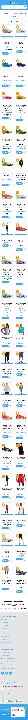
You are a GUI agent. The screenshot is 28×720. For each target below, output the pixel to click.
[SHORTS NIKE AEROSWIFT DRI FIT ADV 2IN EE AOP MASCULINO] (24, 183)
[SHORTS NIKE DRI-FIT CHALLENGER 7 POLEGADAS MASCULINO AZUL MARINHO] (24, 374)
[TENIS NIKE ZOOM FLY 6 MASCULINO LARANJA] (10, 152)
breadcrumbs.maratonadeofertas (15, 12)
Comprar (5, 53)
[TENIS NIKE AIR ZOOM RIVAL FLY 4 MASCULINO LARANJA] (10, 436)
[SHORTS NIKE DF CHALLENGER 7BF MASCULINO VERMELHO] (24, 497)
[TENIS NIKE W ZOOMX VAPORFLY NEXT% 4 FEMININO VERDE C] (24, 51)
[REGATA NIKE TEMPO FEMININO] (10, 346)
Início (4, 12)
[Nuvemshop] (5, 709)
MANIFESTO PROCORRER (6, 642)
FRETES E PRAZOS (5, 622)
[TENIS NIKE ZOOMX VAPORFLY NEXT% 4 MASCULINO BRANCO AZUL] (10, 282)
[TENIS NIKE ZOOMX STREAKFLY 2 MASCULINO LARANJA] (10, 217)
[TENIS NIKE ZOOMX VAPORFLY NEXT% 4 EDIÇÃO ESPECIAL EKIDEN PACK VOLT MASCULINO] (24, 152)
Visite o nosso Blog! (7, 664)
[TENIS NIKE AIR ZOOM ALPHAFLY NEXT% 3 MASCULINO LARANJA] (24, 438)
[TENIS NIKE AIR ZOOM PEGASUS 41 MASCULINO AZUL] (24, 591)
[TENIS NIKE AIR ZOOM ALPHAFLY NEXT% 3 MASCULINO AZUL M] (24, 86)
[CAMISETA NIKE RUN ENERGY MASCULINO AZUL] (24, 346)
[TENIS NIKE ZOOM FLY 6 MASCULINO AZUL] (10, 86)
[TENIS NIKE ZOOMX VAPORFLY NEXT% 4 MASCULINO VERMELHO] (10, 118)
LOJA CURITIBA (4, 634)
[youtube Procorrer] (10, 673)
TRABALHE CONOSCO (6, 639)
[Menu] (2, 3)
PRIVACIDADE (4, 628)
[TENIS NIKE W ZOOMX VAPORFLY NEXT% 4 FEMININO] (24, 318)
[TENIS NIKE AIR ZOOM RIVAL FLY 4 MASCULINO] (10, 469)
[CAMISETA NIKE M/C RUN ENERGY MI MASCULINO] (10, 405)
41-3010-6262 (6, 655)
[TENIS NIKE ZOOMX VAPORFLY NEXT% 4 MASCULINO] (24, 284)
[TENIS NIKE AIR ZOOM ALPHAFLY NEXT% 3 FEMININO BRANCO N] (10, 560)
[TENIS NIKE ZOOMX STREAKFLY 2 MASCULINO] (24, 217)
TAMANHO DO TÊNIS (5, 636)
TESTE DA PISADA (5, 631)
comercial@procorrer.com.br (10, 658)
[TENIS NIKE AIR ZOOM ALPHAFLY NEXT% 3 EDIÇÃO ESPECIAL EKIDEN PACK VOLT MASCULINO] (10, 185)
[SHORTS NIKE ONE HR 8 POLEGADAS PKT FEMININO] (24, 559)
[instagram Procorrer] (2, 673)
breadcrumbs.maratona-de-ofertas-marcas (12, 13)
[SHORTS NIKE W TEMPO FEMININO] (10, 245)
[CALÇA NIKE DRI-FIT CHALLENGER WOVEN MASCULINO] (10, 377)
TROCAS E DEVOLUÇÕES (6, 625)
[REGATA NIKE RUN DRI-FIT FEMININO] (24, 466)
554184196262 (6, 652)
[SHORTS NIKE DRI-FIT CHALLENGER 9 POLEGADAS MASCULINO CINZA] (10, 589)
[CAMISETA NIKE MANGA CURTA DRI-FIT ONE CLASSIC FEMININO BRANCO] (24, 525)
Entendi (14, 717)
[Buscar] (25, 7)
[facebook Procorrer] (6, 673)
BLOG (2, 645)
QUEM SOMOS (4, 619)
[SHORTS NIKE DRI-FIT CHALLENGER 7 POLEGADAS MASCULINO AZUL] (24, 405)
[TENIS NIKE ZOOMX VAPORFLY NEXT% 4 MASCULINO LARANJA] (24, 249)
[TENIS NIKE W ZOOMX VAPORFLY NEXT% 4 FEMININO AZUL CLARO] (10, 318)
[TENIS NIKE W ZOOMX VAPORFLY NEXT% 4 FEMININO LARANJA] (24, 120)
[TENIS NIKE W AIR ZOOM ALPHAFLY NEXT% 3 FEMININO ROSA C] (10, 53)
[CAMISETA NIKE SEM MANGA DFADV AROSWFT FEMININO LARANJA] (10, 528)
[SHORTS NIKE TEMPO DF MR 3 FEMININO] (10, 497)
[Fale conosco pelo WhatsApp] (25, 708)
